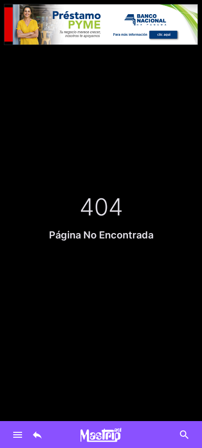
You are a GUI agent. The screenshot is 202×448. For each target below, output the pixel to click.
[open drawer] (17, 435)
